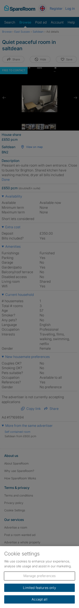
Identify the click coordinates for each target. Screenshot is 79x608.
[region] (39, 577)
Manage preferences (39, 576)
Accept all (39, 599)
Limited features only (39, 588)
